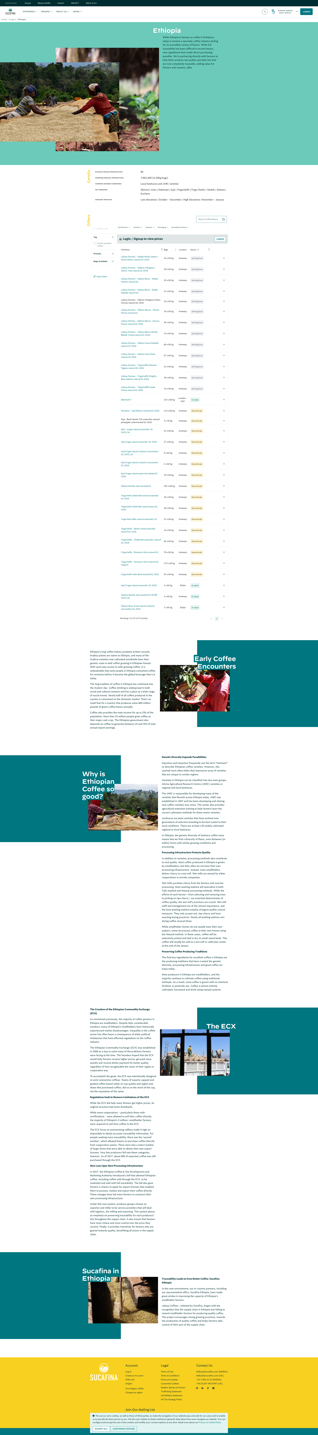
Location (136, 227)
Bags (166, 250)
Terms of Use (167, 1372)
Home (4, 19)
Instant (60, 3)
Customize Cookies (170, 1383)
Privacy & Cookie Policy (210, 1422)
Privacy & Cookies (169, 1379)
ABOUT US (61, 12)
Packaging (162, 227)
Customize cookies (124, 1429)
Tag (95, 237)
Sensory (149, 227)
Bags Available (100, 261)
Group (28, 3)
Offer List (129, 1379)
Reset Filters (101, 276)
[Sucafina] (10, 11)
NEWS (76, 12)
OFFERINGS (29, 12)
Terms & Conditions (170, 1375)
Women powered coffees (104, 244)
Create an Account (134, 1375)
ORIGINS (45, 12)
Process (97, 254)
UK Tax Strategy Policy (171, 1399)
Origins (12, 19)
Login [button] (220, 239)
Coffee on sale (102, 229)
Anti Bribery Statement (171, 1395)
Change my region (134, 1392)
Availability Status (178, 227)
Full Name (125, 250)
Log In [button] (128, 1372)
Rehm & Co (91, 3)
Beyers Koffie (44, 3)
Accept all (101, 1429)
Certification (123, 227)
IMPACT (75, 3)
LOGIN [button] (306, 12)
